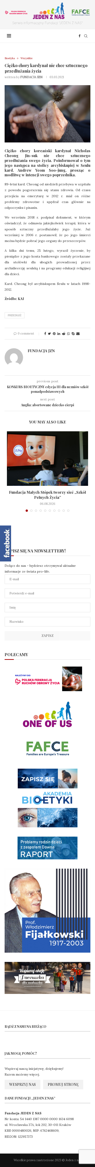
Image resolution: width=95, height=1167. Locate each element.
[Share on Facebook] (45, 334)
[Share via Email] (78, 334)
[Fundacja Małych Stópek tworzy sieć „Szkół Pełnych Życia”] (47, 458)
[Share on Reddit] (63, 334)
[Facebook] (79, 36)
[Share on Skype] (73, 334)
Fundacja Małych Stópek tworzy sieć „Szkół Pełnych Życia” (47, 495)
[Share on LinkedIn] (58, 334)
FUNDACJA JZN (31, 77)
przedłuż (14, 315)
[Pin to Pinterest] (54, 334)
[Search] (85, 36)
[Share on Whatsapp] (68, 334)
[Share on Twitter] (49, 334)
